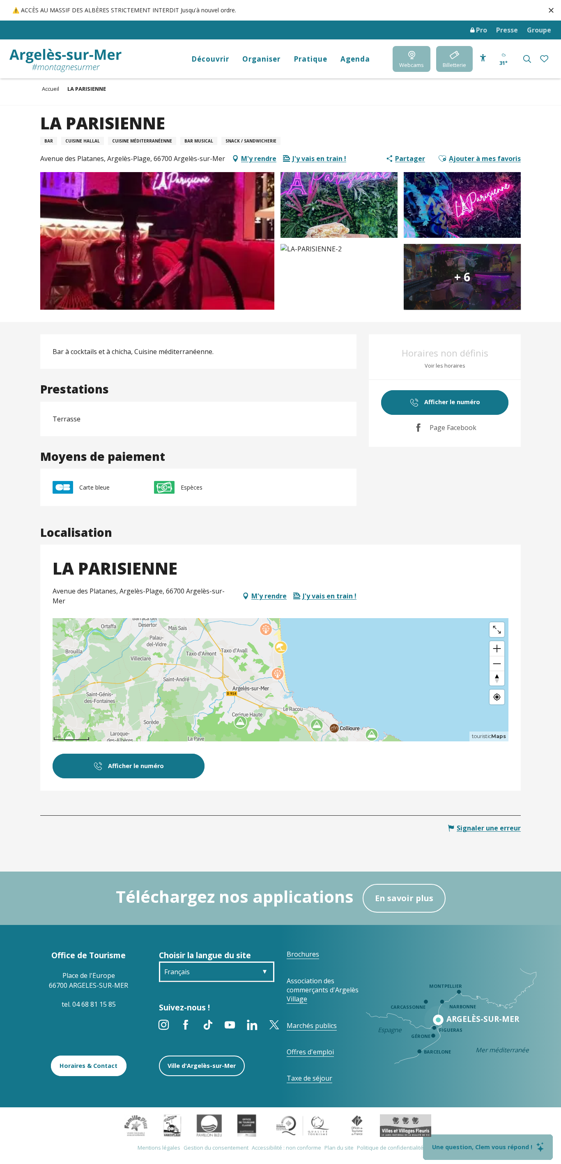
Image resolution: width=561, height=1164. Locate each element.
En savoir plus (404, 898)
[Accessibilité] (482, 57)
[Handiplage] (172, 1124)
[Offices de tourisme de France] (357, 1124)
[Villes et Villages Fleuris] (405, 1124)
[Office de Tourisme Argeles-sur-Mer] (65, 60)
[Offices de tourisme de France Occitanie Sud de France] (302, 1124)
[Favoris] (545, 58)
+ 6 (462, 277)
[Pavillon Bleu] (209, 1124)
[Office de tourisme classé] (246, 1124)
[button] (527, 59)
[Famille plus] (136, 1124)
